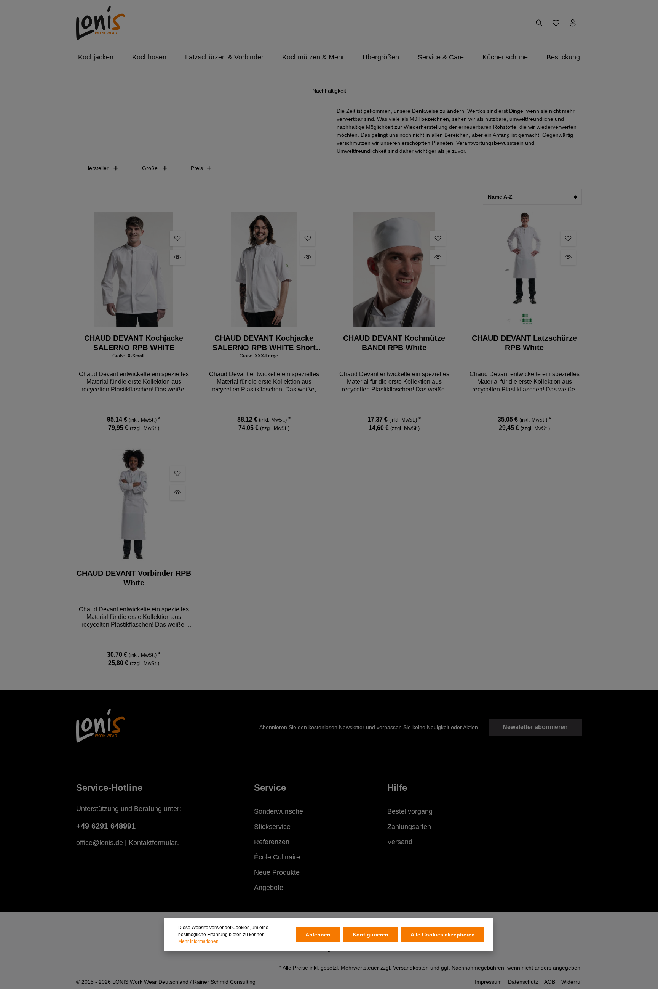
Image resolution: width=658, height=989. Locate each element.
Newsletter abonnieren (535, 727)
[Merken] (177, 238)
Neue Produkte (277, 872)
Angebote (268, 887)
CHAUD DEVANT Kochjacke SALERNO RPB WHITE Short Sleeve (264, 343)
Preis (197, 168)
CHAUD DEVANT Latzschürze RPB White (524, 343)
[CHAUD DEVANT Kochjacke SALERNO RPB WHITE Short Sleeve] (263, 269)
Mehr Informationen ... (200, 941)
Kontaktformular (153, 842)
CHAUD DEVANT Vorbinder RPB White (134, 578)
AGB (549, 982)
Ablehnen (318, 934)
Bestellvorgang (410, 811)
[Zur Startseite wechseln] (100, 23)
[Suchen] (539, 22)
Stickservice (272, 826)
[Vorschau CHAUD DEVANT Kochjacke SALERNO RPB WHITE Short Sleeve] (307, 257)
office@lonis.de (99, 842)
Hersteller (97, 168)
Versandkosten (411, 968)
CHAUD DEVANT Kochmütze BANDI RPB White (394, 343)
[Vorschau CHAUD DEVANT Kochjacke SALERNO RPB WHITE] (177, 257)
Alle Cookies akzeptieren (442, 934)
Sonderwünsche (278, 811)
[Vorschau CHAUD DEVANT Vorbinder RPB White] (177, 492)
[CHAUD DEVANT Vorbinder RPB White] (133, 505)
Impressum (488, 982)
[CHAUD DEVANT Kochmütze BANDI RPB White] (394, 269)
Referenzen (271, 842)
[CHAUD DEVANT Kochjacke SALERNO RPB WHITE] (133, 269)
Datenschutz (523, 982)
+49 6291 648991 (106, 826)
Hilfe (397, 787)
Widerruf (571, 982)
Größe (150, 168)
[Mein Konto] (572, 22)
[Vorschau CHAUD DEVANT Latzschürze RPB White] (568, 257)
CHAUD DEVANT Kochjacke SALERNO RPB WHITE (133, 343)
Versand (399, 842)
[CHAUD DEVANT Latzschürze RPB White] (524, 269)
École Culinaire (277, 857)
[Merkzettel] (556, 22)
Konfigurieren (370, 934)
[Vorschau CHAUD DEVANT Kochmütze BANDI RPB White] (438, 257)
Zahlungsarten (409, 826)
